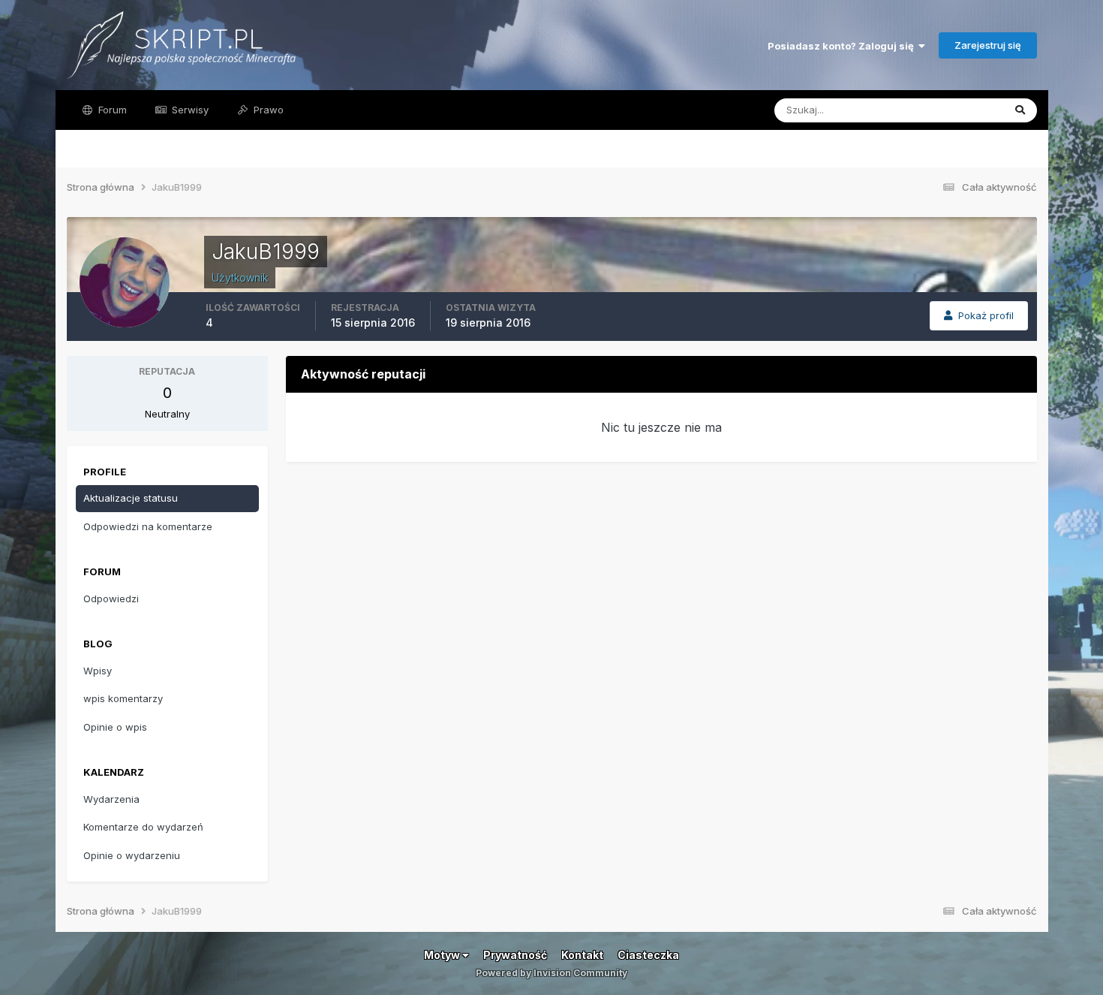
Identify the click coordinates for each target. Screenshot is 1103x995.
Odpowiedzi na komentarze (147, 526)
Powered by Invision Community (551, 972)
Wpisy (97, 671)
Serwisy (189, 110)
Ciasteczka (648, 954)
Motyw (443, 954)
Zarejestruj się (987, 45)
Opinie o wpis (115, 727)
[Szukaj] (1020, 110)
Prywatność (515, 954)
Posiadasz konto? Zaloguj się (843, 46)
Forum (111, 110)
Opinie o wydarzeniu (131, 855)
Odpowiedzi (111, 598)
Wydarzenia (111, 799)
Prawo (267, 110)
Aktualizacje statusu (938, 110)
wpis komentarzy (123, 698)
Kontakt (582, 954)
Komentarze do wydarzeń (143, 827)
